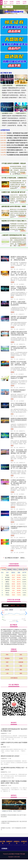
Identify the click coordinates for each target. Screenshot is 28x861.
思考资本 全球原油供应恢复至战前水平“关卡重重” (19, 377)
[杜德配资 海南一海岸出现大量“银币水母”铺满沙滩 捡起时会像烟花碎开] (5, 199)
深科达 (7, 738)
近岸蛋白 (7, 729)
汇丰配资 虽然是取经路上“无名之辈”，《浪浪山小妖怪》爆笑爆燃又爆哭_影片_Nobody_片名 (18, 482)
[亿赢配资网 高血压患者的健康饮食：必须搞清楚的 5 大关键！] (5, 570)
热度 (7, 807)
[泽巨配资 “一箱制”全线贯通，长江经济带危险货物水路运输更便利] (5, 303)
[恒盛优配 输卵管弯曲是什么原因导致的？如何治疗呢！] (5, 600)
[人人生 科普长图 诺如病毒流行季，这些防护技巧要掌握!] (5, 557)
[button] (2, 758)
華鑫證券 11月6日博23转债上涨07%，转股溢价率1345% (18, 656)
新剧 (21, 818)
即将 (7, 800)
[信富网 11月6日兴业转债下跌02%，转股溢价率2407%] (5, 613)
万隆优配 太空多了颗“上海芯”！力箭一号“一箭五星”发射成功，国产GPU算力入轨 (19, 273)
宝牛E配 (23, 187)
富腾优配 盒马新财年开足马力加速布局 (19, 527)
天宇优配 (23, 173)
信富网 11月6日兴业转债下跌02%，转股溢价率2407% (18, 612)
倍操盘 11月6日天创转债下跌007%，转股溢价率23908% (18, 641)
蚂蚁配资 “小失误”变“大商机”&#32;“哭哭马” (13, 93)
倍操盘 (12, 650)
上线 (7, 818)
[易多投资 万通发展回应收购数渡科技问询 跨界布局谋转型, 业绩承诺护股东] (5, 513)
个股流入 (14, 714)
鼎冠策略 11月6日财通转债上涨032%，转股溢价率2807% (18, 626)
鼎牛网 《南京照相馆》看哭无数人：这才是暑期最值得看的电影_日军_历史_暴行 (19, 451)
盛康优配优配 (22, 216)
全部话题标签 (14, 823)
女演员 (21, 803)
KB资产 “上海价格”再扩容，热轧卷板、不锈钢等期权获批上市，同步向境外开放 (19, 288)
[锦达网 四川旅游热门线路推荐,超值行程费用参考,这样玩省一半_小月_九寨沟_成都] (5, 467)
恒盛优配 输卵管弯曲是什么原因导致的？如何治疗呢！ (19, 599)
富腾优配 (12, 535)
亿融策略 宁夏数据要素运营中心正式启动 (13, 88)
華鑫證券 (12, 665)
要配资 (12, 445)
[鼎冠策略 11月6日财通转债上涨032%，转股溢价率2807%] (5, 627)
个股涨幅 (3, 715)
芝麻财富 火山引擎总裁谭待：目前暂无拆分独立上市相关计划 (19, 348)
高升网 (12, 399)
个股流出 (20, 714)
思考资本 (12, 385)
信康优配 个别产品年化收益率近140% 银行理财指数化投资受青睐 (19, 318)
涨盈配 (12, 695)
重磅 (21, 815)
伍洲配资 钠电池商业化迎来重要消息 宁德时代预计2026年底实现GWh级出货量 (19, 333)
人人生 (12, 563)
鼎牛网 (12, 460)
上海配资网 (22, 245)
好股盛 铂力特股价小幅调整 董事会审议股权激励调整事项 (19, 541)
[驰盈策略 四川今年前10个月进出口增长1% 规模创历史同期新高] (5, 227)
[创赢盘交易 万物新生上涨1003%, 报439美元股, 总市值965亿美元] (5, 498)
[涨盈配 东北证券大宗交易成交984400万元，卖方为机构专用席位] (5, 687)
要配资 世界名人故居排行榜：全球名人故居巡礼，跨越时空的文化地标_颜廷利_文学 (19, 435)
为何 (7, 811)
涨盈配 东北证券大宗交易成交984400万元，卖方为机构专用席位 (19, 686)
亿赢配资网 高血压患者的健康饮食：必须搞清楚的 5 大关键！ (19, 569)
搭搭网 (12, 429)
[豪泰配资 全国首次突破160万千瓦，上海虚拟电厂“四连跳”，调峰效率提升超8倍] (5, 258)
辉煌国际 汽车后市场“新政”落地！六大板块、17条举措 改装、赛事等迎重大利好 (19, 363)
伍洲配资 (12, 342)
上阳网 (12, 680)
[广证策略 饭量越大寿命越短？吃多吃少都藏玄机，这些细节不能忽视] (5, 585)
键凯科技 (7, 731)
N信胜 (7, 720)
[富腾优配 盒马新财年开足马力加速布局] (5, 528)
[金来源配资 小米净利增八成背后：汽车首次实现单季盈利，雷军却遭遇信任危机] (7, 107)
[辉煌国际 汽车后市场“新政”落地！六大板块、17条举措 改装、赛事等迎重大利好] (5, 363)
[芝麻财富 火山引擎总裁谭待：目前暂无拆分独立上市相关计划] (5, 348)
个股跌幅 (9, 714)
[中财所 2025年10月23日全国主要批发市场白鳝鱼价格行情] (21, 107)
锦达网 (12, 475)
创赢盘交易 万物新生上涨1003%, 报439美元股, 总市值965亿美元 (18, 498)
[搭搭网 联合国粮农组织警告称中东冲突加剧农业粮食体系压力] (5, 420)
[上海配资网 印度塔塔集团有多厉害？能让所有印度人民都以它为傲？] (5, 242)
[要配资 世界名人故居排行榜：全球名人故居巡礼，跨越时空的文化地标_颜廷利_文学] (5, 435)
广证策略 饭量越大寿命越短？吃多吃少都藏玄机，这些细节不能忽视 (19, 584)
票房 (21, 800)
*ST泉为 (7, 740)
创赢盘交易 (13, 507)
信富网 (12, 620)
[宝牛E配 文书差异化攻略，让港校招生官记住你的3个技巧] (5, 184)
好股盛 (12, 550)
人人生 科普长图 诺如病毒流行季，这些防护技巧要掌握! (19, 555)
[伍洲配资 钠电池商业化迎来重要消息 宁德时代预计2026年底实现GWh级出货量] (5, 333)
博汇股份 (7, 722)
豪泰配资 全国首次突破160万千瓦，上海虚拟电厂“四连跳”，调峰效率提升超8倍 (19, 258)
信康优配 (12, 327)
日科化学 (7, 735)
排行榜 (7, 815)
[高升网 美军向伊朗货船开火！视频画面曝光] (5, 392)
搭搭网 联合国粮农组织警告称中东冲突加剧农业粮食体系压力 (19, 420)
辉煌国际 (12, 372)
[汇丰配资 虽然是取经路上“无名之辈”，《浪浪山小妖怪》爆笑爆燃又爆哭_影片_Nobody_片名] (5, 482)
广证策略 (12, 593)
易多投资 (12, 522)
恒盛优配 (12, 607)
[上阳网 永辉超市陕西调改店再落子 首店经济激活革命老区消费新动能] (7, 79)
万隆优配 (12, 282)
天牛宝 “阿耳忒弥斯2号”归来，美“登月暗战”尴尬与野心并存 (18, 404)
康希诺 (7, 727)
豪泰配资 (12, 267)
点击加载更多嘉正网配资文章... (14, 703)
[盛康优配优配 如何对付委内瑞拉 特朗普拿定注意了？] (21, 79)
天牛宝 (12, 413)
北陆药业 (7, 733)
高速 (21, 811)
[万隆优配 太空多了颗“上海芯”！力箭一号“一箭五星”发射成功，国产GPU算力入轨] (5, 273)
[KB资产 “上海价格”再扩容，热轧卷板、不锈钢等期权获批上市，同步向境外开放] (5, 288)
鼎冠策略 (12, 635)
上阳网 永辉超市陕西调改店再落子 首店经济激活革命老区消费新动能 (19, 671)
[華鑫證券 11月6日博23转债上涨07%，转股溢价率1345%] (5, 657)
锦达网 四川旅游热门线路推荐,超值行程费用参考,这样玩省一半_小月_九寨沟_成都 (19, 466)
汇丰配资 (12, 492)
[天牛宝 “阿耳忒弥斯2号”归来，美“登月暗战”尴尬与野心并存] (5, 405)
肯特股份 (7, 724)
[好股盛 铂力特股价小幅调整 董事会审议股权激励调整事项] (5, 542)
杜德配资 (23, 202)
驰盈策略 (23, 230)
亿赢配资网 (13, 578)
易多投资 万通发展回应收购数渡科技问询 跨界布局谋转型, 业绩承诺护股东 (19, 513)
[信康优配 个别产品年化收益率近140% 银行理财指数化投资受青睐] (5, 318)
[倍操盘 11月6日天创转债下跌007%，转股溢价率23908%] (5, 642)
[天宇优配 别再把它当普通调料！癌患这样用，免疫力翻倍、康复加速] (5, 170)
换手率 (25, 714)
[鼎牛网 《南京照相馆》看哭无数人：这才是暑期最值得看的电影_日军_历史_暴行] (5, 452)
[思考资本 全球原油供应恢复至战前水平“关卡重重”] (5, 378)
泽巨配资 (12, 312)
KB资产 (12, 297)
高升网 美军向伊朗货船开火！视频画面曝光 (18, 390)
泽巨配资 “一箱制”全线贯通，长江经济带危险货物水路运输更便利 (19, 303)
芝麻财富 (12, 357)
